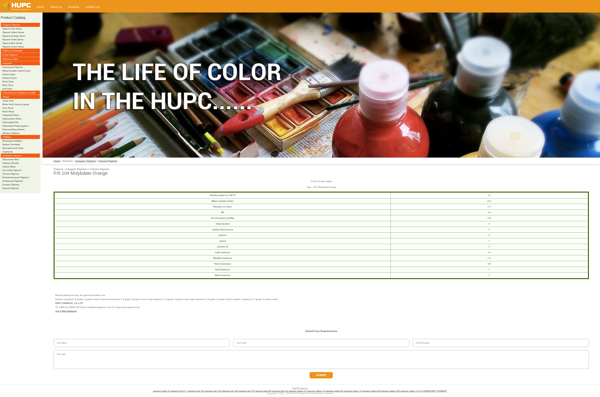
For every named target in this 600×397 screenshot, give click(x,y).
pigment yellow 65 (334, 391)
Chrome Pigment (107, 161)
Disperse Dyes (9, 78)
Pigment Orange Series (13, 36)
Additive (7, 137)
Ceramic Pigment (10, 184)
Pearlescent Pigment (12, 181)
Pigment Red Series (12, 28)
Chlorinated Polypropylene (15, 126)
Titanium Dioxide (10, 163)
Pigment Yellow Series (13, 32)
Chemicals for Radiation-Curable (19, 92)
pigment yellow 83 (371, 391)
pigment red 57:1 (178, 391)
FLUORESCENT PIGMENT (433, 391)
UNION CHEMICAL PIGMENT (16, 6)
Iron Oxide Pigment (11, 170)
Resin (6, 97)
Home (40, 7)
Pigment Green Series (13, 46)
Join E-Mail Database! (66, 311)
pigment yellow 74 (353, 391)
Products (73, 7)
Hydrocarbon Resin (11, 118)
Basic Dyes (7, 85)
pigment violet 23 (161, 391)
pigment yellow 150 (390, 391)
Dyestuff (7, 63)
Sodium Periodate (11, 144)
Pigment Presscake (12, 50)
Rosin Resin (8, 111)
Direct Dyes (8, 81)
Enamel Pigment (10, 188)
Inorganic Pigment (85, 161)
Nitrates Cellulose (11, 133)
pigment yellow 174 (410, 391)
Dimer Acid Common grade (15, 104)
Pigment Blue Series (12, 43)
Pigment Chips (10, 59)
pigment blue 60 (263, 391)
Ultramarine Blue (10, 159)
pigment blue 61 (280, 391)
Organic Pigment (11, 25)
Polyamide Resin (10, 115)
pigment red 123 (213, 391)
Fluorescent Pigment (12, 67)
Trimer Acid (7, 100)
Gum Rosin (7, 108)
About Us (56, 7)
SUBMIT (321, 375)
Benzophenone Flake (12, 148)
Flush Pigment (10, 55)
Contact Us (92, 7)
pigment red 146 (230, 391)
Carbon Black (9, 166)
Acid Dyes (7, 88)
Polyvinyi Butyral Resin (13, 129)
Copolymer (7, 151)
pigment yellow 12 (297, 391)
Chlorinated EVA (10, 122)
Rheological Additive (12, 141)
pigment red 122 (196, 391)
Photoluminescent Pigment (15, 177)
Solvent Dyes (8, 74)
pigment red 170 (247, 391)
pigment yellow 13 (316, 391)
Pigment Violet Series (12, 39)
